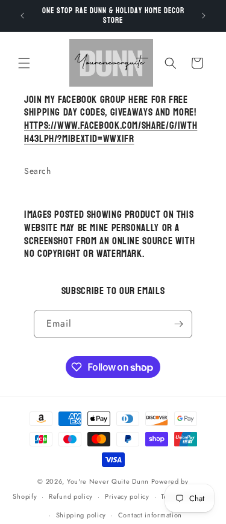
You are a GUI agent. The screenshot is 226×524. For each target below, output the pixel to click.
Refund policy (71, 496)
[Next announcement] (203, 15)
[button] (24, 63)
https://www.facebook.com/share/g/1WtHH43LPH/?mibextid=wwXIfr (110, 132)
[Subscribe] (178, 324)
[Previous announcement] (22, 15)
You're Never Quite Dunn (109, 481)
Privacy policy (127, 496)
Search (37, 171)
